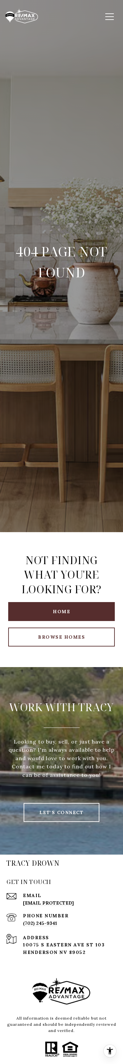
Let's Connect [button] (61, 812)
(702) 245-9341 (40, 923)
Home (61, 611)
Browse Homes (61, 637)
